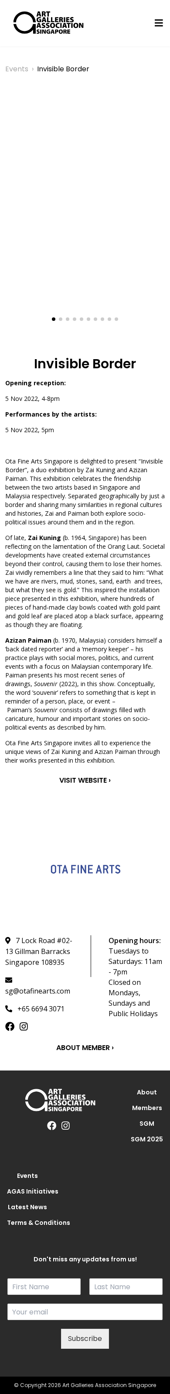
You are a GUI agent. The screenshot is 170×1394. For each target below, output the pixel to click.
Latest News (27, 1207)
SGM (146, 1123)
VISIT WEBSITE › (85, 780)
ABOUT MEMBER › (85, 1048)
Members (147, 1108)
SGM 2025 (147, 1139)
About (147, 1092)
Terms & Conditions (27, 1222)
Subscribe (85, 1339)
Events (16, 69)
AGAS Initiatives (27, 1191)
